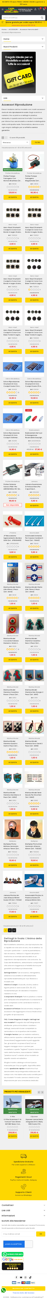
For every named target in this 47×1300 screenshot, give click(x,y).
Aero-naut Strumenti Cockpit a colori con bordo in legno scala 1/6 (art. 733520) (12, 230)
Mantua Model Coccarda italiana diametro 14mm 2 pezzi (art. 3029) (11, 641)
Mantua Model (12, 584)
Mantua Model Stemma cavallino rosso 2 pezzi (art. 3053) (11, 693)
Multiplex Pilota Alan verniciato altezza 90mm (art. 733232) (33, 846)
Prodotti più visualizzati (17, 1091)
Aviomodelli (34, 533)
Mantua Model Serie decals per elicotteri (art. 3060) (33, 795)
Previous (39, 1092)
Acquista (13, 197)
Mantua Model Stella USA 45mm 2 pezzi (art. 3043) (12, 589)
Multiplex (12, 841)
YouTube (21, 1277)
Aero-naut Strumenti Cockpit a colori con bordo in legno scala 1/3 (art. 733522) (12, 282)
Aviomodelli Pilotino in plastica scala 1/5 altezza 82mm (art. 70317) (34, 898)
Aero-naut (13, 224)
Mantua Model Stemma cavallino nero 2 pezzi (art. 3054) (32, 641)
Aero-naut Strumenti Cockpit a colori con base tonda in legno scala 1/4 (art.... (12, 333)
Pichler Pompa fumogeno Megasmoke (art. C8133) (32, 179)
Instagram (26, 1277)
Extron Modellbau (13, 379)
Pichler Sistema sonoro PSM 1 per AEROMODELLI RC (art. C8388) (12, 487)
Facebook (16, 1277)
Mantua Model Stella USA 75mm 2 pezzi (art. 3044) (33, 589)
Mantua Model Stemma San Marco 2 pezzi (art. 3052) (12, 795)
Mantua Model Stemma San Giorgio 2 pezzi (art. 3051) (34, 692)
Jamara (34, 481)
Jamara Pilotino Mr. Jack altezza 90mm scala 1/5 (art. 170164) (13, 897)
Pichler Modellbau (12, 173)
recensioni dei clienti (13, 1265)
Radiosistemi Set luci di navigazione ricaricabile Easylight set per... (34, 436)
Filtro (37, 142)
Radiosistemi (34, 430)
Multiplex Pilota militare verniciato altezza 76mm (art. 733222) (11, 847)
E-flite (12, 1116)
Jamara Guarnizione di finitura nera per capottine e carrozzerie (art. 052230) (33, 489)
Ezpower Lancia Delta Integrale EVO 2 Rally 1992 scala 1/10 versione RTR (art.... (34, 1122)
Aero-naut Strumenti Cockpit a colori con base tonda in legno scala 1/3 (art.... (33, 333)
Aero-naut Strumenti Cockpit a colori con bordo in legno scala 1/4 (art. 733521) (33, 230)
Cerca (42, 17)
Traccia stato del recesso (23, 1293)
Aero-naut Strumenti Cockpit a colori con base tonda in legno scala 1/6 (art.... (33, 282)
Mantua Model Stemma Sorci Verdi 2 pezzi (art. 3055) (33, 743)
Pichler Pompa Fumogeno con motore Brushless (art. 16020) (13, 179)
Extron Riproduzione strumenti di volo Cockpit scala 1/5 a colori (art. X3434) (33, 385)
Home (6, 39)
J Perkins (12, 533)
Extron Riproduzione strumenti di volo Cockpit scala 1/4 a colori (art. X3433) (12, 385)
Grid (3, 137)
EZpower (34, 1116)
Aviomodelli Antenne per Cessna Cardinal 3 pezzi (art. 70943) (34, 538)
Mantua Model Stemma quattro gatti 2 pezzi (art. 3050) (11, 744)
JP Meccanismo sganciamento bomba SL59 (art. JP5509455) (13, 538)
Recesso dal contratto (24, 1288)
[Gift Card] (19, 72)
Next (42, 1092)
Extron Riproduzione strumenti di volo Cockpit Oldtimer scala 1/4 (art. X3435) (12, 436)
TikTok (30, 1277)
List (6, 137)
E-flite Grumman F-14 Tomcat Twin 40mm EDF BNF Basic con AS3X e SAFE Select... (12, 1122)
